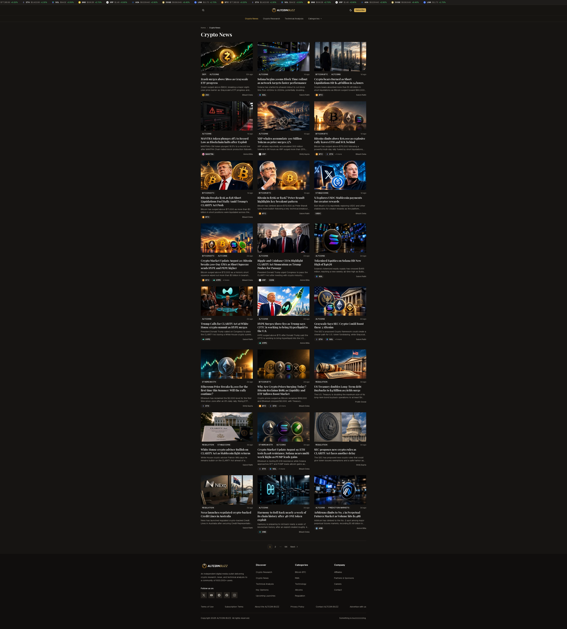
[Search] (203, 10)
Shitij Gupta (304, 154)
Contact (338, 590)
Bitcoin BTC (322, 74)
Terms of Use (207, 606)
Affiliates (338, 572)
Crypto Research (271, 18)
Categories (314, 18)
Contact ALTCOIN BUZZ (327, 606)
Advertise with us (358, 606)
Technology (300, 584)
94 (286, 546)
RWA (297, 578)
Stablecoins (322, 193)
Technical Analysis (294, 18)
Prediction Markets (338, 508)
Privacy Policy (297, 606)
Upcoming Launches (265, 595)
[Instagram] (234, 595)
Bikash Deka (247, 95)
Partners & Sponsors (344, 578)
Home (203, 28)
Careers (338, 584)
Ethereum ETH (209, 382)
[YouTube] (211, 595)
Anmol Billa (248, 154)
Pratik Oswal (360, 402)
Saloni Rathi (304, 95)
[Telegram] (219, 595)
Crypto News (251, 18)
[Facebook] (227, 595)
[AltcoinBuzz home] (283, 10)
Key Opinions (262, 590)
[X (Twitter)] (204, 595)
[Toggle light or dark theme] (350, 10)
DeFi (204, 74)
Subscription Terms (234, 606)
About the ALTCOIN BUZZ (267, 606)
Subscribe (360, 10)
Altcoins (214, 74)
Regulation (321, 382)
